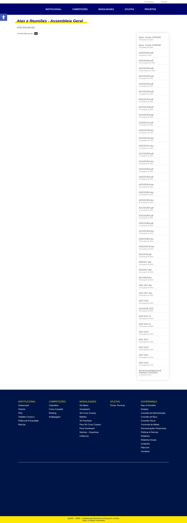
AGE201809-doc (146, 239)
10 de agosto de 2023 (146, 233)
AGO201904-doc (146, 231)
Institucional (53, 9)
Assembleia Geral (66, 21)
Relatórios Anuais (148, 440)
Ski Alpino (84, 405)
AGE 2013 (143, 339)
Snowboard (85, 409)
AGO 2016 (143, 301)
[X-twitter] (131, 2)
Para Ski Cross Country (90, 424)
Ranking (52, 413)
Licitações (145, 443)
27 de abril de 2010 (145, 375)
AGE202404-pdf (146, 60)
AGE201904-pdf (146, 177)
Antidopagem (55, 417)
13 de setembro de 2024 (147, 63)
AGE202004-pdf (146, 169)
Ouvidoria (145, 451)
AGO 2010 (143, 363)
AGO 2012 (143, 355)
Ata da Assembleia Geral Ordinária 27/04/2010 (150, 371)
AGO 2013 (143, 347)
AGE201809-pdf (146, 215)
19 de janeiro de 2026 (146, 40)
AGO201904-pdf (146, 208)
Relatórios (145, 436)
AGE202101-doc (146, 146)
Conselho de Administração (153, 413)
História (21, 409)
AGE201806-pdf (146, 223)
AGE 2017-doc (145, 285)
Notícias (22, 424)
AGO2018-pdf (145, 254)
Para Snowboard (87, 428)
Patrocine (145, 447)
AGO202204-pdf (146, 91)
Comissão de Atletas (150, 424)
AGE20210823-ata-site (25, 33)
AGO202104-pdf (146, 115)
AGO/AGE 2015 (146, 308)
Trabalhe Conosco (26, 417)
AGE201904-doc (146, 200)
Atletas (129, 9)
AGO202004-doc (146, 161)
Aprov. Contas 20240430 (150, 37)
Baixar (36, 33)
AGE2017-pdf (145, 262)
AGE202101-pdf (146, 122)
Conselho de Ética (149, 417)
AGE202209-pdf (146, 84)
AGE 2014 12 (145, 316)
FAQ (20, 413)
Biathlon (83, 417)
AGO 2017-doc (145, 293)
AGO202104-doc (146, 138)
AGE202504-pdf (146, 53)
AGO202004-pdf (146, 153)
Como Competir (56, 409)
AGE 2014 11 (145, 324)
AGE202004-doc (146, 192)
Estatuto (144, 409)
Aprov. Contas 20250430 (150, 45)
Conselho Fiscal (148, 420)
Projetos (150, 9)
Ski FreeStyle (86, 420)
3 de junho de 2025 (145, 55)
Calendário (53, 405)
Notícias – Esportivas (89, 432)
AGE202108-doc (146, 130)
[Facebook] (123, 2)
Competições (80, 9)
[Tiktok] (140, 2)
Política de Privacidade (28, 420)
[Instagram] (127, 2)
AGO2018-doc (145, 277)
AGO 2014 (143, 332)
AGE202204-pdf (146, 99)
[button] (167, 9)
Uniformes (84, 436)
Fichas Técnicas (117, 405)
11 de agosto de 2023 (146, 78)
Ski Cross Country (88, 413)
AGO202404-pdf (146, 68)
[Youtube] (135, 2)
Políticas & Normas (149, 432)
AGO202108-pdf (146, 107)
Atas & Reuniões (148, 405)
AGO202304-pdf (146, 76)
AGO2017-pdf (145, 270)
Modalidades (106, 9)
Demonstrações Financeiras (153, 428)
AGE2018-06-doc (146, 246)
